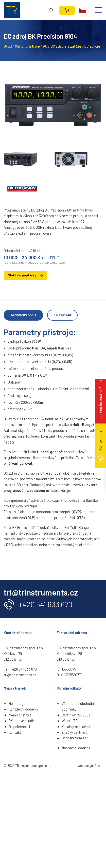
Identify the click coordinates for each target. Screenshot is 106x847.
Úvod (8, 46)
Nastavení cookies (76, 748)
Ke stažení (62, 315)
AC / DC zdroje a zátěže (62, 46)
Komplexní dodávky (23, 709)
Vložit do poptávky (22, 275)
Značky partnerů (75, 732)
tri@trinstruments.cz (20, 675)
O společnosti (19, 726)
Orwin (98, 766)
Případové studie (22, 720)
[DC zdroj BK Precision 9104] (53, 104)
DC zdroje (92, 46)
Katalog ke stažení (76, 726)
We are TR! (70, 720)
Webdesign (85, 766)
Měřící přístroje (20, 715)
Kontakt (15, 732)
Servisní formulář (75, 738)
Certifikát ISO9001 (76, 715)
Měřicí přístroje (27, 46)
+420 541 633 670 (45, 604)
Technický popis (23, 315)
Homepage (17, 703)
